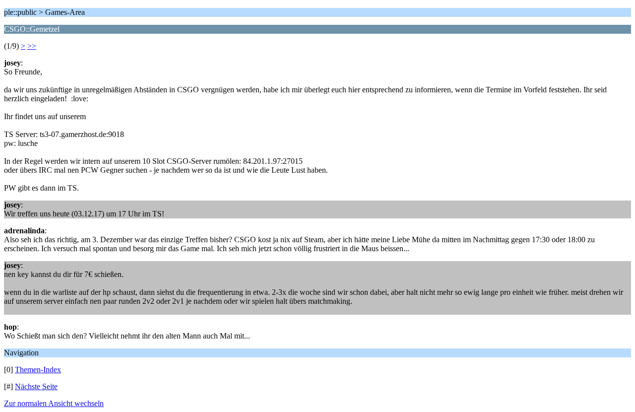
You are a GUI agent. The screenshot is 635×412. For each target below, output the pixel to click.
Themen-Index (38, 369)
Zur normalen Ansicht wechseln (54, 403)
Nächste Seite (36, 386)
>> (31, 46)
